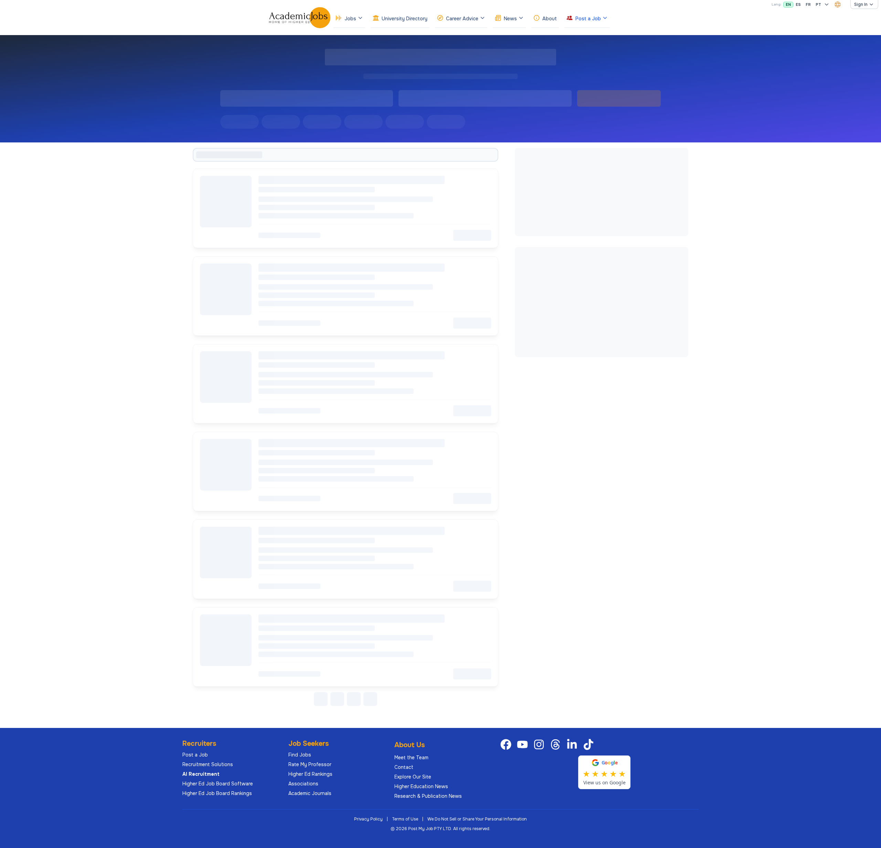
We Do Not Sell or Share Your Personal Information (477, 819)
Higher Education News (421, 786)
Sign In (861, 4)
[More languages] (826, 4)
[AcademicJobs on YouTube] (524, 744)
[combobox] (837, 4)
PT (818, 4)
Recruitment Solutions (207, 764)
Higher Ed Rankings (310, 774)
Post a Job (195, 755)
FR (808, 4)
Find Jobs (299, 755)
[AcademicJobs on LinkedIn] (573, 744)
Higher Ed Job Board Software (217, 784)
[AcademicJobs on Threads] (557, 744)
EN (788, 4)
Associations (303, 784)
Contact (403, 767)
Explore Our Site (412, 777)
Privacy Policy (368, 819)
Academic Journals (309, 793)
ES (798, 4)
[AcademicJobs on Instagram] (540, 744)
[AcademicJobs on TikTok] (590, 744)
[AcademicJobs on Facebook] (507, 744)
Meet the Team (411, 757)
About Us (409, 745)
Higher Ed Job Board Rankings (217, 793)
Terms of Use (405, 819)
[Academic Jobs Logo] (300, 17)
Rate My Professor (309, 764)
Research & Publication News (428, 796)
